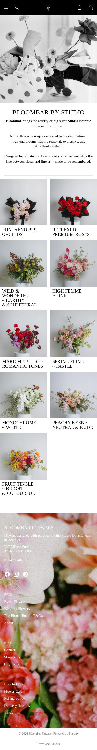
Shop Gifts (12, 657)
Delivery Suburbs (17, 706)
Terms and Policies (48, 744)
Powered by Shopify (66, 733)
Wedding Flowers (17, 609)
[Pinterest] (25, 574)
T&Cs (8, 712)
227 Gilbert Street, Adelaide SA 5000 (18, 549)
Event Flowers (14, 602)
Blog (7, 643)
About (8, 623)
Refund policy (14, 698)
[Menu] (6, 8)
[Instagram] (16, 574)
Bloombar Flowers (40, 733)
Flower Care (13, 691)
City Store (11, 664)
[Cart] (90, 7)
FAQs (8, 595)
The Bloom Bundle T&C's (23, 616)
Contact (9, 650)
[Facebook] (7, 574)
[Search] (17, 7)
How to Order (14, 684)
